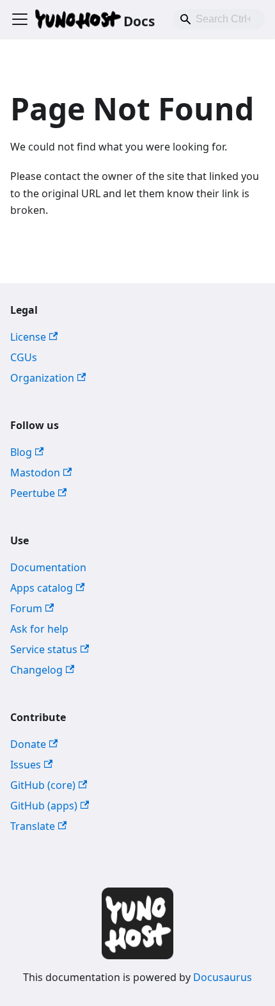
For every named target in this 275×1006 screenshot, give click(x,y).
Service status (43, 649)
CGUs (23, 357)
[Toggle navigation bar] (19, 19)
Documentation (48, 567)
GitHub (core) (42, 785)
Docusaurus (222, 977)
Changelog (36, 670)
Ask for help (39, 629)
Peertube (32, 493)
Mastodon (35, 473)
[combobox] (219, 19)
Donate (28, 744)
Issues (25, 765)
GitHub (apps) (43, 806)
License (28, 337)
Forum (26, 608)
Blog (21, 452)
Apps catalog (41, 588)
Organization (42, 378)
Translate (32, 826)
